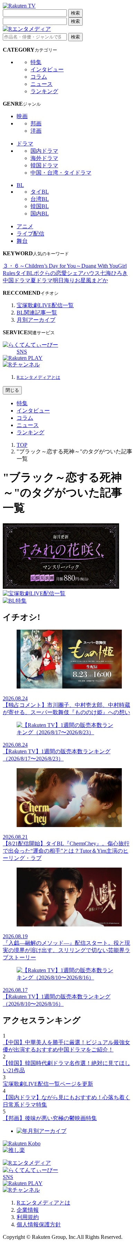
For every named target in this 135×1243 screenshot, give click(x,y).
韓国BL (39, 206)
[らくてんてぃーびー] (30, 345)
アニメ (25, 226)
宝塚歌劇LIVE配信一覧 (45, 305)
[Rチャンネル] (21, 364)
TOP (22, 445)
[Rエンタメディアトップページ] (27, 1163)
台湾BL (39, 199)
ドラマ (25, 144)
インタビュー (47, 69)
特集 (36, 62)
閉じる (12, 390)
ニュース (41, 84)
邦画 (36, 123)
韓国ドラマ (44, 165)
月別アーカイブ (36, 320)
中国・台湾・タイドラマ (60, 173)
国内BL (39, 213)
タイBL (39, 192)
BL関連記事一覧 (37, 313)
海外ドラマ (44, 158)
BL (20, 185)
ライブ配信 (30, 234)
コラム (38, 77)
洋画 (36, 131)
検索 (75, 13)
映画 (22, 116)
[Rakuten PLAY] (23, 358)
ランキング (44, 91)
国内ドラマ (44, 151)
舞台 (22, 241)
